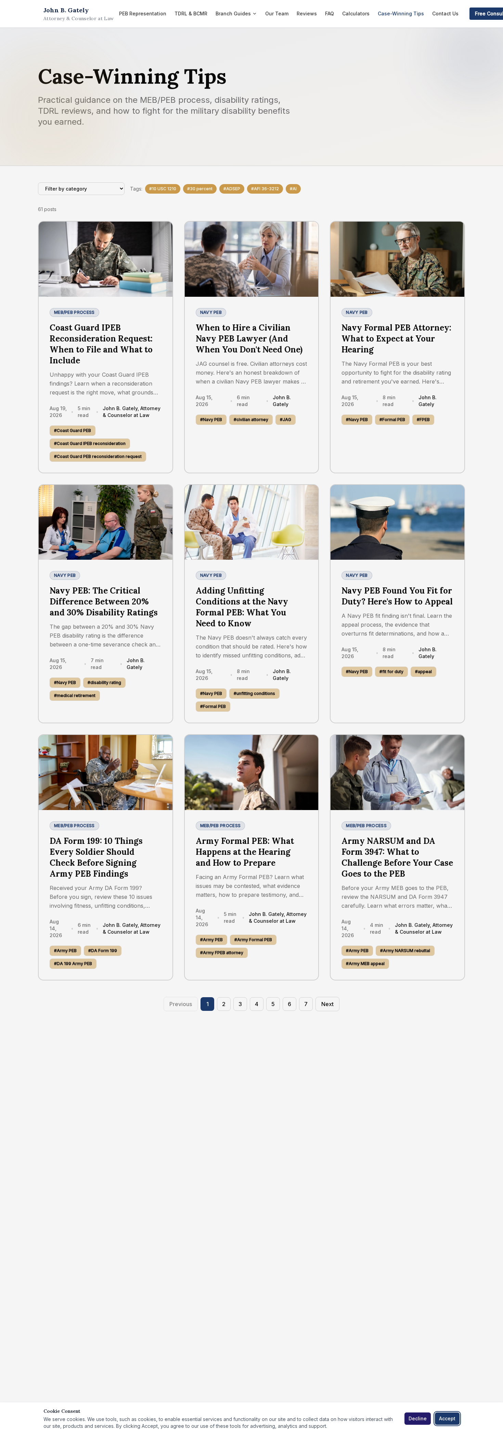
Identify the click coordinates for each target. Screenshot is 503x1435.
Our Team (276, 13)
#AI (293, 188)
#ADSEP (231, 188)
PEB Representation (142, 13)
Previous (180, 1004)
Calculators (356, 13)
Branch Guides (233, 13)
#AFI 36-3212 (265, 188)
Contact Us (445, 13)
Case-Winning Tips (401, 13)
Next (327, 1004)
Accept (447, 1418)
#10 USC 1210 (162, 188)
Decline (418, 1418)
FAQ (329, 13)
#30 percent (199, 188)
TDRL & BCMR (191, 13)
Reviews (307, 13)
